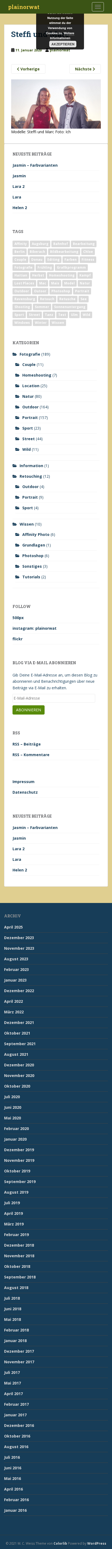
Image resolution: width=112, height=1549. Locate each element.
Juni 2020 (12, 1107)
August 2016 (16, 1446)
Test (62, 314)
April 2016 (13, 1489)
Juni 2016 (12, 1467)
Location (30, 385)
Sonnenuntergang (69, 307)
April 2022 (13, 1001)
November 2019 (19, 1160)
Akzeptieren (62, 44)
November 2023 (19, 948)
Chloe (88, 251)
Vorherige (29, 69)
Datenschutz (25, 792)
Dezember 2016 (19, 1425)
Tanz (49, 314)
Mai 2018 (12, 1319)
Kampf (85, 275)
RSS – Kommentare (31, 754)
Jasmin (19, 175)
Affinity (20, 243)
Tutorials (31, 576)
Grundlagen (33, 545)
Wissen (58, 322)
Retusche (67, 299)
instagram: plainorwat (35, 628)
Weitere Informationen (62, 35)
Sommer (42, 307)
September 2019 (20, 1181)
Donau (36, 259)
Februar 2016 (16, 1499)
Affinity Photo (35, 534)
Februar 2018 (16, 1330)
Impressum (24, 781)
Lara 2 (18, 186)
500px (18, 617)
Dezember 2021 (19, 1022)
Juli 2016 (12, 1457)
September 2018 (20, 1277)
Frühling (45, 267)
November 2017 (19, 1361)
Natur (85, 283)
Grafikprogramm (71, 267)
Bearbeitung (84, 243)
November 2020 (19, 1075)
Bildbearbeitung (64, 251)
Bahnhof (60, 243)
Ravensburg (24, 299)
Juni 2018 (12, 1308)
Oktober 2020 (17, 1086)
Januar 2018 (15, 1340)
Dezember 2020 (19, 1064)
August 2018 (16, 1287)
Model (69, 283)
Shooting (22, 307)
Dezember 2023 (19, 937)
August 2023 (16, 958)
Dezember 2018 (19, 1245)
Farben (70, 259)
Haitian (20, 275)
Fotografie (23, 267)
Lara (17, 197)
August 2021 (16, 1054)
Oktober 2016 (17, 1436)
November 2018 (19, 1255)
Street (34, 314)
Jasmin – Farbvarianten (35, 165)
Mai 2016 (12, 1478)
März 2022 (14, 1011)
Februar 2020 (16, 1128)
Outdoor (21, 291)
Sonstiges (32, 566)
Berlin (19, 251)
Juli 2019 (12, 1202)
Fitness (88, 259)
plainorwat (23, 6)
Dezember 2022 (19, 990)
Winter (41, 322)
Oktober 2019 (17, 1171)
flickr (18, 638)
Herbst (38, 275)
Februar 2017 (16, 1404)
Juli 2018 (12, 1298)
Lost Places (24, 283)
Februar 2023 (16, 969)
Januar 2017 (15, 1414)
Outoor (40, 291)
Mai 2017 (12, 1383)
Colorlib (60, 1543)
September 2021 (20, 1043)
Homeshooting (61, 275)
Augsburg (40, 243)
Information (31, 465)
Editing (53, 259)
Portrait (82, 291)
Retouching (31, 476)
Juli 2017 (12, 1372)
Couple (20, 259)
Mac (42, 283)
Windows (22, 322)
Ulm (74, 314)
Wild (86, 314)
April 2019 (13, 1213)
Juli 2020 (12, 1096)
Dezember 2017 (19, 1351)
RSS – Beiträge (27, 744)
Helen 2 (20, 207)
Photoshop (60, 291)
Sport (19, 314)
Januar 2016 (15, 1510)
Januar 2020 (15, 1139)
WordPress (96, 1543)
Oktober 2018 (17, 1266)
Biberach (37, 251)
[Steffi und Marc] (56, 103)
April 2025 (13, 927)
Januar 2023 (15, 980)
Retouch (47, 299)
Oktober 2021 (17, 1033)
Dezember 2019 (19, 1149)
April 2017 (13, 1393)
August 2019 (16, 1192)
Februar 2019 (16, 1234)
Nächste (84, 69)
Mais (55, 283)
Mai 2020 (12, 1117)
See (83, 299)
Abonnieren (28, 709)
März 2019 (14, 1224)
